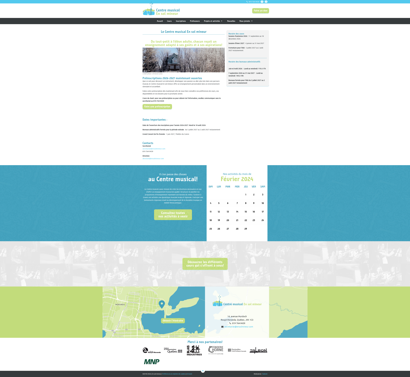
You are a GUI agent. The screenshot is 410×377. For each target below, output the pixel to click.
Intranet (189, 374)
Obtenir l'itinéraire (173, 320)
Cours (169, 21)
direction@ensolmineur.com (153, 158)
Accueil (160, 21)
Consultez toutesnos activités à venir (173, 215)
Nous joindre (245, 21)
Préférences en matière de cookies (174, 374)
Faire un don (260, 10)
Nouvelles (231, 21)
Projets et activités (212, 21)
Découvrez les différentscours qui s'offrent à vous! (205, 264)
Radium (264, 374)
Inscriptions (181, 21)
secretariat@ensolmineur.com (154, 149)
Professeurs (195, 21)
